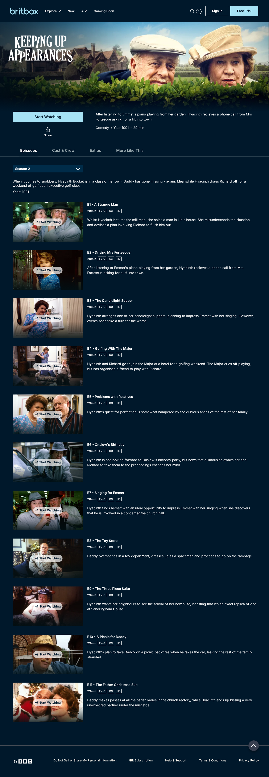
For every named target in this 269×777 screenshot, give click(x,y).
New (71, 11)
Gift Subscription (141, 760)
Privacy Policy (249, 760)
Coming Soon (104, 11)
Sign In (217, 11)
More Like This (130, 150)
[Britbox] (24, 11)
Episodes (28, 150)
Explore (51, 11)
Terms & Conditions (212, 760)
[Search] (192, 11)
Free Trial (244, 11)
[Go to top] (253, 745)
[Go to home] (23, 761)
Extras (95, 150)
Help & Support (175, 760)
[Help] (200, 11)
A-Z (84, 11)
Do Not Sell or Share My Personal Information (84, 760)
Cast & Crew (63, 150)
